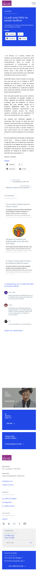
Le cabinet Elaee (8, 506)
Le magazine (7, 502)
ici (22, 153)
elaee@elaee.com (7, 481)
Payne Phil (11, 292)
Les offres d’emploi (9, 498)
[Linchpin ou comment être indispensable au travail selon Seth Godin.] (19, 230)
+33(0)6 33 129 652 (8, 485)
